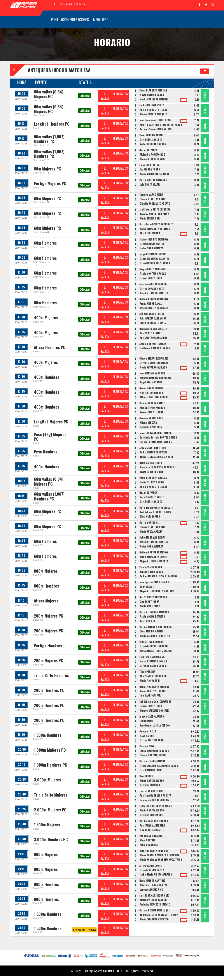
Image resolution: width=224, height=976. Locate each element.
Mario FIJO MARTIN (150, 680)
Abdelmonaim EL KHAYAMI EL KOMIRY (159, 915)
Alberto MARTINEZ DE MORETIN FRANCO (161, 124)
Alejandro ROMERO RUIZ (152, 154)
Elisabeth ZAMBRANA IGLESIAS (156, 442)
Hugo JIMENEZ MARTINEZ (152, 880)
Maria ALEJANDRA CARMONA (154, 174)
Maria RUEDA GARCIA (151, 531)
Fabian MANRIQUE (149, 844)
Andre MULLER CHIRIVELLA (153, 452)
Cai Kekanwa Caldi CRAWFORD (155, 701)
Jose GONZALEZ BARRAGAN (154, 308)
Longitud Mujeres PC (51, 422)
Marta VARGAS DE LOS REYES (155, 636)
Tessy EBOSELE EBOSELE (151, 791)
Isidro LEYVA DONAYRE (151, 642)
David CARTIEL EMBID (151, 770)
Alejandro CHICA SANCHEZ (154, 900)
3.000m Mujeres (47, 780)
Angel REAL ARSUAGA (151, 382)
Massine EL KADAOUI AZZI (153, 885)
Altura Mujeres (46, 601)
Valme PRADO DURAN (150, 567)
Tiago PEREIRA (147, 671)
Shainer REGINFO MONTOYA (153, 239)
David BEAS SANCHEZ (151, 139)
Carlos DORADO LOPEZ (152, 288)
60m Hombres (45, 243)
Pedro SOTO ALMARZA (151, 248)
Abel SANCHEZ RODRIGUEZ (154, 676)
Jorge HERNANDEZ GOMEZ (152, 254)
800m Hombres (46, 586)
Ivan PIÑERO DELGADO (151, 393)
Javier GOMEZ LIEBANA (151, 412)
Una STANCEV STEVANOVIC (153, 597)
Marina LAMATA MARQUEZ (153, 114)
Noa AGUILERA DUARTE (152, 830)
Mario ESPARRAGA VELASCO (154, 919)
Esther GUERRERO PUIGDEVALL (155, 806)
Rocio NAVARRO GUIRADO (153, 367)
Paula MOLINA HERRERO (152, 616)
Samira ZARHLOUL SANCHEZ (154, 800)
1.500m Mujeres (47, 824)
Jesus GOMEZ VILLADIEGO (153, 691)
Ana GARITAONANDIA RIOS (153, 337)
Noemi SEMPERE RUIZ (151, 427)
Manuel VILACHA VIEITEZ (152, 403)
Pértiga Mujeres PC (50, 183)
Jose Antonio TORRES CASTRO (156, 651)
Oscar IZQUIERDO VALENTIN (154, 258)
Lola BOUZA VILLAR (150, 184)
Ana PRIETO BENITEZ (151, 333)
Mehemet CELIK (147, 731)
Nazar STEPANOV (148, 150)
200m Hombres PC (49, 690)
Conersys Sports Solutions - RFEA (102, 970)
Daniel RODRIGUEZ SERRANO (155, 263)
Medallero (100, 19)
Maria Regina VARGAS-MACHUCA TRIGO (161, 859)
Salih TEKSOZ (147, 586)
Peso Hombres (45, 452)
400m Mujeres (46, 317)
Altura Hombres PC (49, 347)
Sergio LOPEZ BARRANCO (152, 269)
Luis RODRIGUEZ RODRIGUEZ (154, 895)
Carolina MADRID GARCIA (153, 665)
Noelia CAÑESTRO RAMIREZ (154, 99)
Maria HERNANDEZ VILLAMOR (155, 229)
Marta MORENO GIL (150, 218)
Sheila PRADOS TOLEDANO (154, 110)
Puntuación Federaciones (70, 19)
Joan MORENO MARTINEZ (152, 373)
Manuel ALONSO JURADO (152, 159)
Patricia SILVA (146, 746)
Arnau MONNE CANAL (151, 303)
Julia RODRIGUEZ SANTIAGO (153, 851)
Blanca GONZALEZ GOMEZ (153, 755)
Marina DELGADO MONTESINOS (155, 627)
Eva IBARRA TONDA (150, 169)
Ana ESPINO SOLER (149, 621)
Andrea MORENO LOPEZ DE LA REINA (158, 576)
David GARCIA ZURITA (150, 463)
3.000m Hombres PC (51, 839)
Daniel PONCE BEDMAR (151, 388)
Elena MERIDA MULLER (151, 631)
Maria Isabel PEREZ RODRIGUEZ (156, 224)
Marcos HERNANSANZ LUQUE (154, 910)
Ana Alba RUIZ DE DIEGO (151, 314)
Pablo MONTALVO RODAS (153, 273)
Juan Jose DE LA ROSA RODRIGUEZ (158, 467)
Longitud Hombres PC (52, 124)
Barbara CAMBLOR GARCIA (154, 363)
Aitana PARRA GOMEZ (150, 865)
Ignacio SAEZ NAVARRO (151, 716)
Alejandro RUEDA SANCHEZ (153, 284)
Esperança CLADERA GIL (152, 656)
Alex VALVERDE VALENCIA (152, 407)
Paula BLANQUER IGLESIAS (153, 90)
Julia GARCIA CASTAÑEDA (153, 318)
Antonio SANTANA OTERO (152, 448)
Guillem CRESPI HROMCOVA (153, 299)
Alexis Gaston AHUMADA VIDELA (156, 457)
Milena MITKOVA (148, 422)
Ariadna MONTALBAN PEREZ (154, 214)
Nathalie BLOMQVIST (151, 785)
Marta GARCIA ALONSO (152, 780)
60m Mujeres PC (47, 169)
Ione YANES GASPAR (150, 695)
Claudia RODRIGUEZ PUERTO (155, 203)
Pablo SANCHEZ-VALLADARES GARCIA (159, 765)
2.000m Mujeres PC (50, 810)
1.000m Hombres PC (50, 765)
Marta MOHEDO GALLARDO (153, 180)
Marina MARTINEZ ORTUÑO (153, 821)
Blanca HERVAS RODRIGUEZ (153, 358)
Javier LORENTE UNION (152, 472)
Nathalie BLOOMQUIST (152, 815)
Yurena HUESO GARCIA (151, 572)
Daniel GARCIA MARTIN (152, 244)
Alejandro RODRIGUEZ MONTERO (157, 591)
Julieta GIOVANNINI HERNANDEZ (156, 433)
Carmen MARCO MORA (151, 194)
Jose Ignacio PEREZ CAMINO (154, 582)
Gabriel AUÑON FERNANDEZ (154, 646)
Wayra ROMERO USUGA (152, 95)
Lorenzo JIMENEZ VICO (151, 889)
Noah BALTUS (147, 736)
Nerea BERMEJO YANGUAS (153, 661)
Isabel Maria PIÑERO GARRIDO (156, 874)
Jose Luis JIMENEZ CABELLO (154, 293)
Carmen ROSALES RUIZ (151, 418)
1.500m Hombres (47, 735)
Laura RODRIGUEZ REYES (153, 323)
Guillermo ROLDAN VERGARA (155, 348)
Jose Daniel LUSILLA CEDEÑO (155, 725)
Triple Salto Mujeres (50, 795)
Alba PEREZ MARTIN (150, 233)
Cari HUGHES (146, 776)
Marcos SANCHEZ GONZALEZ (155, 710)
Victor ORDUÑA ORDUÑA (153, 144)
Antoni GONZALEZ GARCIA (152, 344)
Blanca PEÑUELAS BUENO (153, 199)
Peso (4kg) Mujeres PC (50, 437)
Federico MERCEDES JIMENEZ (155, 904)
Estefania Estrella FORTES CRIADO (158, 437)
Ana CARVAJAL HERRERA (152, 825)
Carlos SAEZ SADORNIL (152, 740)
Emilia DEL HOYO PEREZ (151, 105)
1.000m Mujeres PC (50, 750)
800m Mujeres (46, 571)
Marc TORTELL (147, 840)
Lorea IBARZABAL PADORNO (154, 751)
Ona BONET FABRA (149, 601)
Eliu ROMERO (146, 721)
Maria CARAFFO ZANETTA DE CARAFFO (160, 855)
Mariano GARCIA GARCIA (152, 761)
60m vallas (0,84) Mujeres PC (48, 94)
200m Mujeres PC (48, 616)
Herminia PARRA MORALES (153, 329)
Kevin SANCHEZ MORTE (151, 135)
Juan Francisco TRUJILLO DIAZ (155, 120)
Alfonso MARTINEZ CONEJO (154, 397)
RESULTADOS (120, 93)
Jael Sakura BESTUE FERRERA (154, 209)
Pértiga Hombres (48, 645)
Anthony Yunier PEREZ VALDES (156, 129)
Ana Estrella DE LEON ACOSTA (155, 795)
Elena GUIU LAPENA (149, 165)
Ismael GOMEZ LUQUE (151, 278)
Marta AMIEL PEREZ (150, 606)
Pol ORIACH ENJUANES (151, 835)
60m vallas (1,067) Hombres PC (49, 139)
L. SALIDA (105, 95)
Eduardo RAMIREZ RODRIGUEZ (155, 377)
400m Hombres (46, 377)
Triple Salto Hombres (51, 675)
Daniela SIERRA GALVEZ (152, 870)
